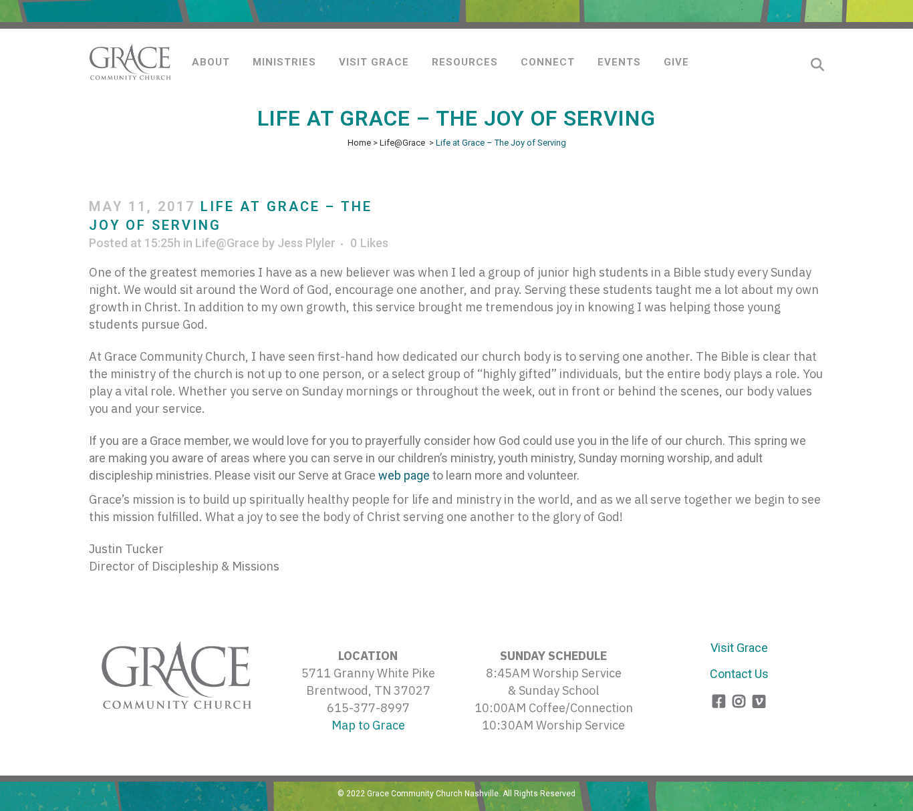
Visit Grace (739, 648)
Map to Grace (368, 725)
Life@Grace (402, 143)
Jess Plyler (306, 243)
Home (359, 143)
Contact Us (739, 674)
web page (404, 475)
